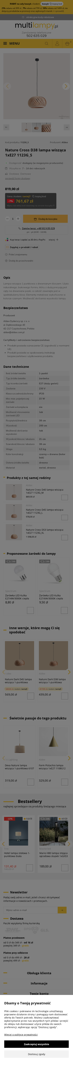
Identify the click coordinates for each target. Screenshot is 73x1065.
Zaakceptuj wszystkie (36, 1044)
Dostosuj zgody (36, 1054)
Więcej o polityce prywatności (21, 1034)
